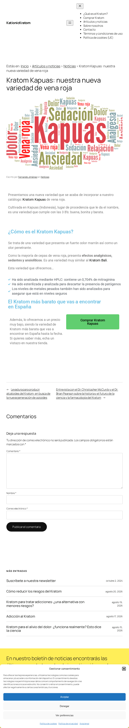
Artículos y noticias (46, 66)
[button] (124, 668)
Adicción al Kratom (20, 616)
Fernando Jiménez (27, 176)
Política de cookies (48, 723)
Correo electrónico (17, 508)
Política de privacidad (68, 723)
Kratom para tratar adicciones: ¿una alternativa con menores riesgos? (45, 603)
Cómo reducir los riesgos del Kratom (34, 591)
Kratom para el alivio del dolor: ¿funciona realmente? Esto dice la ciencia (53, 628)
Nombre (11, 493)
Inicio (25, 66)
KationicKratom (18, 22)
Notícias (69, 66)
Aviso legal (84, 723)
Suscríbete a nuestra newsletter (31, 581)
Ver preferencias (65, 715)
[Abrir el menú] (70, 23)
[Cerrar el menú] (80, 6)
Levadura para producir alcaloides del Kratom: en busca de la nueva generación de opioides (28, 393)
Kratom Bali (98, 260)
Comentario (13, 451)
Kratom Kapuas (34, 199)
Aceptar (64, 696)
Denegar (64, 706)
